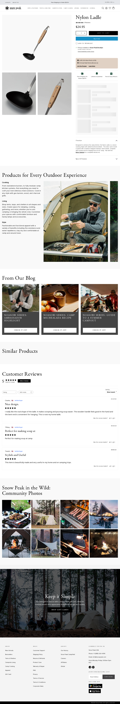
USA (111, 2)
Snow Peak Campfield (68, 654)
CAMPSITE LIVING (57, 8)
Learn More (92, 66)
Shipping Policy (38, 654)
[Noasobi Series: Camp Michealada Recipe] (60, 298)
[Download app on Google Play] (95, 686)
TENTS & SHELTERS (45, 8)
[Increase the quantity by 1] (84, 33)
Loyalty (7, 2)
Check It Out (20, 330)
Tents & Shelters (10, 658)
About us (16, 2)
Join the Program (82, 66)
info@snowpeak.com (99, 657)
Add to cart (103, 33)
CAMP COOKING (68, 8)
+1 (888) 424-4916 (99, 653)
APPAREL (76, 8)
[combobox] (9, 392)
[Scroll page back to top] (115, 699)
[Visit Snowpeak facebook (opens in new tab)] (90, 667)
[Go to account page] (106, 8)
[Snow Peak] (13, 8)
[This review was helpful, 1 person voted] (110, 466)
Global (63, 666)
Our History (64, 650)
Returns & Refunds (39, 658)
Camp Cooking (10, 666)
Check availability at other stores (86, 51)
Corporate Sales (38, 686)
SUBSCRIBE (108, 677)
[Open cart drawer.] (113, 8)
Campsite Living (10, 662)
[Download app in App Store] (95, 691)
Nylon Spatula (80, 152)
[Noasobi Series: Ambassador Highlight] (20, 298)
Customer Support (39, 650)
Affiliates (64, 662)
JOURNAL (92, 8)
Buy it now (97, 39)
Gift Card (8, 674)
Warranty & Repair (38, 666)
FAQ (34, 670)
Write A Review (24, 381)
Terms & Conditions (39, 682)
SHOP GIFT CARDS (60, 610)
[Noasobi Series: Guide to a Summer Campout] (99, 298)
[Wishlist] (110, 8)
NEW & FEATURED (33, 8)
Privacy (35, 674)
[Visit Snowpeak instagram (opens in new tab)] (93, 667)
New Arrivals (9, 650)
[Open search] (103, 8)
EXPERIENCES (84, 8)
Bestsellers (8, 654)
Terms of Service (38, 678)
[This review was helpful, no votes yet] (110, 418)
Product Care (37, 662)
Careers (63, 658)
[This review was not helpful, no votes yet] (113, 418)
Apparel (7, 670)
